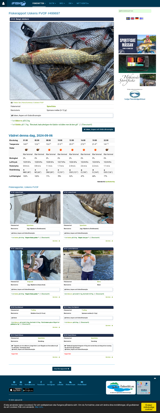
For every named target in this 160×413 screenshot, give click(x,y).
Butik (51, 3)
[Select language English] (132, 18)
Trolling (33, 310)
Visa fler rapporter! (61, 369)
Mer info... (39, 407)
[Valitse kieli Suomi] (141, 18)
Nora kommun (27, 102)
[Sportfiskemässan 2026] (137, 44)
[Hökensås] (137, 80)
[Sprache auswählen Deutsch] (137, 18)
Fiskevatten (38, 3)
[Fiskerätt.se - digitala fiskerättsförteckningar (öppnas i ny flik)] (121, 387)
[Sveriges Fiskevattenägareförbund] (134, 94)
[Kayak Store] (137, 63)
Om (70, 3)
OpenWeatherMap (110, 181)
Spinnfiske (51, 106)
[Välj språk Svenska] (128, 18)
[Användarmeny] (3, 3)
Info (61, 3)
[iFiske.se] (19, 3)
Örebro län (17, 102)
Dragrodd (30, 281)
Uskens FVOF (39, 102)
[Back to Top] (155, 378)
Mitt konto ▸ (83, 3)
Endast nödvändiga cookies (149, 407)
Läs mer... (56, 241)
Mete (99, 281)
